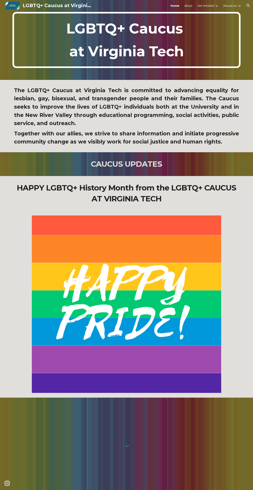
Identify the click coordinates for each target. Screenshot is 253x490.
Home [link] (175, 6)
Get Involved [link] (206, 6)
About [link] (188, 6)
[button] (248, 5)
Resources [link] (230, 6)
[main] (126, 40)
